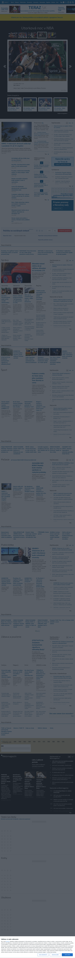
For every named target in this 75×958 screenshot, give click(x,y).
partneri (7, 941)
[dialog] (37, 947)
